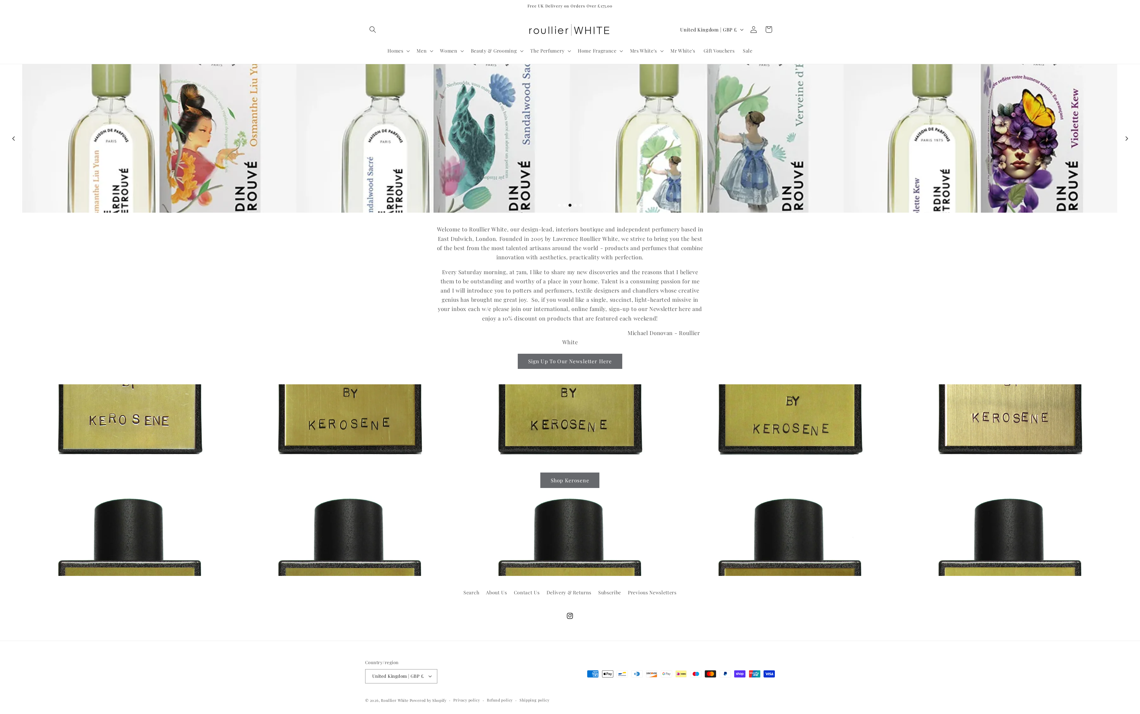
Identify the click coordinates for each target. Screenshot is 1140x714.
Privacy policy (466, 699)
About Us (496, 592)
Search (471, 592)
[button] (372, 29)
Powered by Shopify (428, 700)
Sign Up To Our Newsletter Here (570, 361)
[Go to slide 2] (564, 205)
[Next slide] (1126, 138)
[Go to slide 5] (580, 205)
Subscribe (609, 592)
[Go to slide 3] (570, 205)
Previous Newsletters (652, 592)
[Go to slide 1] (559, 205)
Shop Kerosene (570, 479)
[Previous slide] (13, 138)
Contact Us (527, 592)
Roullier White (394, 700)
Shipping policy (534, 699)
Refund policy (500, 699)
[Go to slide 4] (575, 205)
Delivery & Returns (569, 592)
